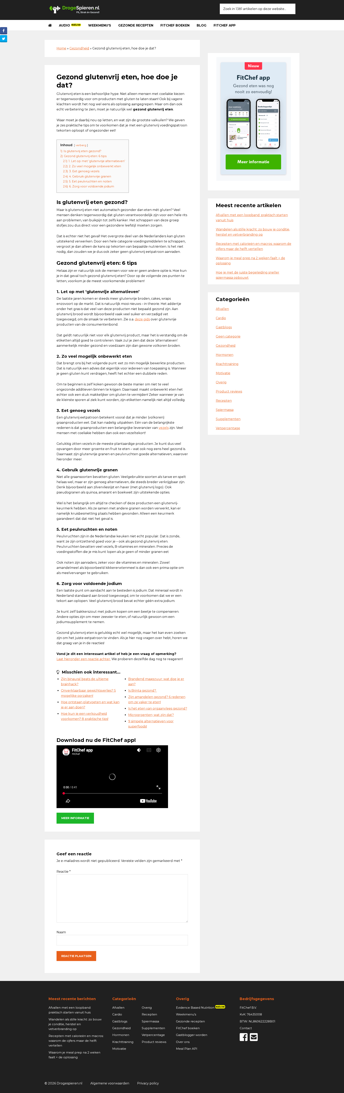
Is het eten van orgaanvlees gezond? (157, 708)
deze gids (142, 319)
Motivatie (223, 373)
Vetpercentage (228, 428)
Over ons (183, 1042)
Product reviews (229, 391)
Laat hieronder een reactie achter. (84, 659)
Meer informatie (75, 818)
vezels (164, 428)
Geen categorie (228, 336)
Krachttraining (227, 364)
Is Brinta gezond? (142, 690)
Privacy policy (148, 1083)
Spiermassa (225, 410)
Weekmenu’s (186, 1014)
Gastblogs (224, 327)
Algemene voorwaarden (109, 1083)
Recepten (224, 401)
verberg (81, 145)
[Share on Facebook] (3, 30)
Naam (61, 932)
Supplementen (228, 419)
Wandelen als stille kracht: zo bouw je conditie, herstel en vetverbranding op (75, 1024)
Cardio (221, 318)
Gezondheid (79, 48)
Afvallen (222, 309)
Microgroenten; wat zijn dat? (151, 715)
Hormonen (224, 355)
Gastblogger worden (191, 1035)
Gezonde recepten (190, 1021)
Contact (246, 1028)
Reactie (64, 871)
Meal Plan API (186, 1049)
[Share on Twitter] (3, 38)
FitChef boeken (188, 1028)
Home (61, 48)
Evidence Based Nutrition (200, 1007)
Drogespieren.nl (74, 9)
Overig (221, 382)
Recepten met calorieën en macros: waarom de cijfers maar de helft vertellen (76, 1041)
